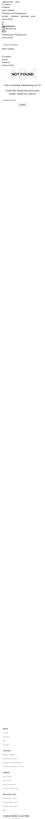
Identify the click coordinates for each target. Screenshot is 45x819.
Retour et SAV (9, 794)
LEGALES (6, 751)
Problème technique (10, 806)
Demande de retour (10, 798)
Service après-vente (10, 802)
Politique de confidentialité (12, 762)
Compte (6, 773)
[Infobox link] (22, 496)
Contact (6, 744)
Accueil (5, 733)
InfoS (5, 729)
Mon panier (7, 780)
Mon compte (7, 776)
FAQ (4, 741)
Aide (4, 810)
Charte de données (10, 759)
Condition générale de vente (13, 766)
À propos (6, 737)
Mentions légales (9, 755)
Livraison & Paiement (10, 788)
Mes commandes (9, 784)
